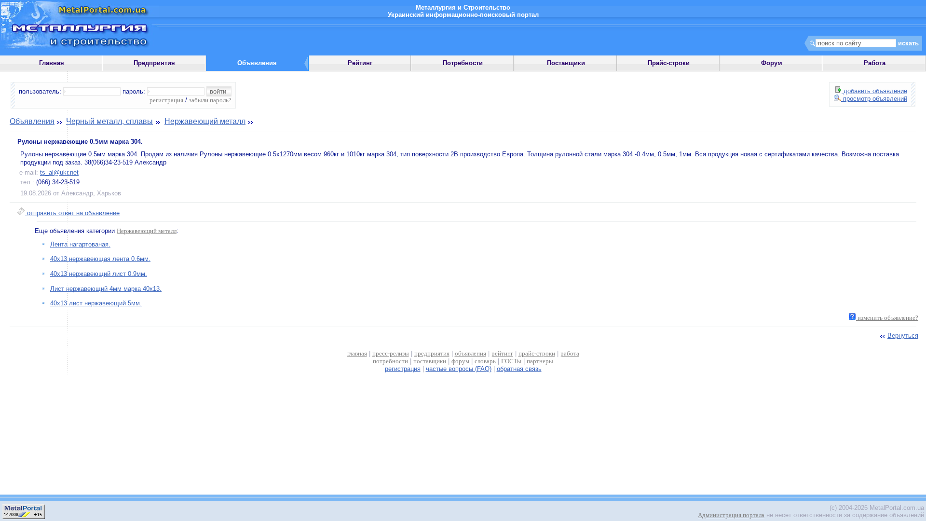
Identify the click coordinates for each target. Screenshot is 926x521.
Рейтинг (360, 63)
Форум (771, 63)
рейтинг (502, 353)
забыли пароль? (210, 100)
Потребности (463, 63)
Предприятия (154, 63)
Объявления (32, 121)
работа (569, 353)
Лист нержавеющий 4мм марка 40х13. (106, 288)
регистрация (166, 100)
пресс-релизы (390, 353)
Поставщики (566, 63)
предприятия (431, 353)
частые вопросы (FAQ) (458, 368)
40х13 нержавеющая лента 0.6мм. (100, 258)
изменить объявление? (887, 317)
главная (357, 353)
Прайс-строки (669, 63)
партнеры (540, 361)
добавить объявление (874, 91)
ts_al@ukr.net (59, 172)
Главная (51, 63)
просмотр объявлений (874, 98)
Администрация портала (731, 515)
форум (460, 361)
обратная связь (519, 368)
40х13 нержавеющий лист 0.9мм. (98, 273)
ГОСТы (511, 361)
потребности (390, 361)
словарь (485, 361)
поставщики (429, 361)
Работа (874, 63)
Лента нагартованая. (80, 244)
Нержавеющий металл (204, 121)
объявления (470, 353)
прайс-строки (536, 353)
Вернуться (902, 335)
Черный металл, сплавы (109, 121)
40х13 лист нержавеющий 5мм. (96, 303)
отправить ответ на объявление (72, 213)
